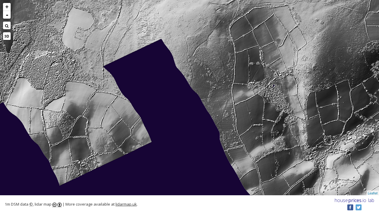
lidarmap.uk (126, 204)
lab (371, 200)
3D (6, 36)
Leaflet (373, 193)
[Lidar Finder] (7, 25)
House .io (350, 200)
